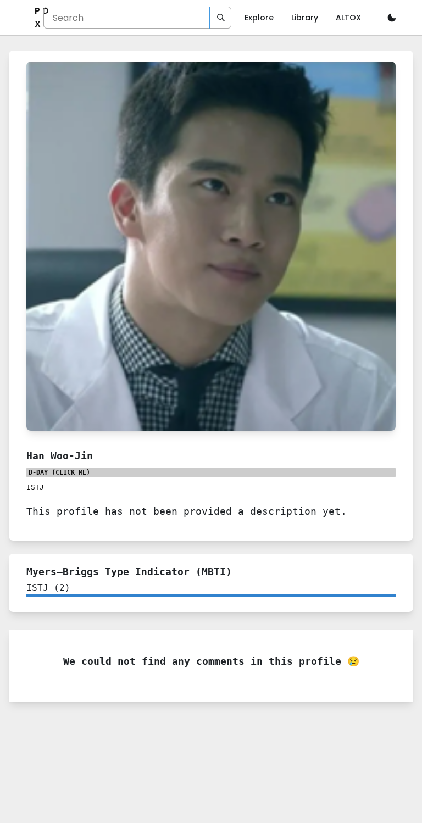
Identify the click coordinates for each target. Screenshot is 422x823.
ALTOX (348, 17)
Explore (259, 17)
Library (304, 17)
